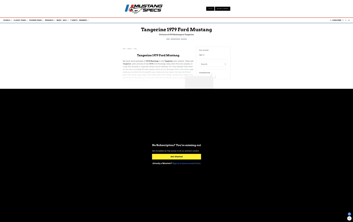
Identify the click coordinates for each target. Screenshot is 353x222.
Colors (168, 38)
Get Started (177, 156)
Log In (210, 8)
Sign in (201, 55)
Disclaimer (197, 215)
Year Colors (184, 38)
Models (6, 20)
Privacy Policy (187, 215)
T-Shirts (74, 20)
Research (49, 20)
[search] (225, 64)
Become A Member (222, 8)
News (59, 20)
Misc (65, 20)
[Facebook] (343, 20)
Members (83, 20)
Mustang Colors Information (178, 69)
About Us (155, 215)
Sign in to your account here (186, 163)
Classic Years (20, 20)
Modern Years (35, 20)
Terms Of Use (175, 215)
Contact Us (164, 215)
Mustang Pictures (175, 38)
